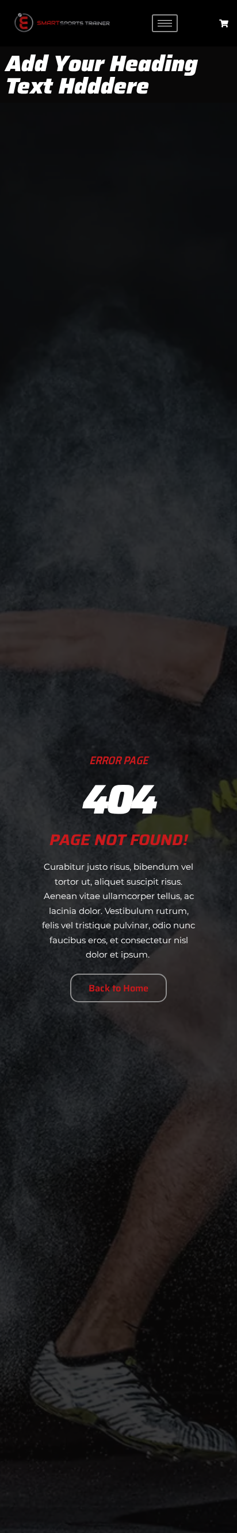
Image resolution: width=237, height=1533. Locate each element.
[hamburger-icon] (165, 23)
